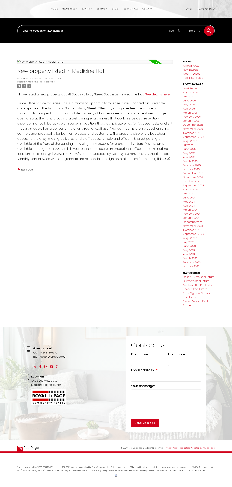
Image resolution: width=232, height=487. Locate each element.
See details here (157, 94)
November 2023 (193, 226)
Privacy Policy (171, 448)
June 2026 (189, 100)
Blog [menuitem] (115, 8)
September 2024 (193, 185)
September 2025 (193, 137)
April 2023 (189, 254)
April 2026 (189, 108)
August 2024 (190, 189)
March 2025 (190, 161)
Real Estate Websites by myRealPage (197, 448)
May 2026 (189, 104)
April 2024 (189, 205)
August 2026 (191, 92)
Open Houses (191, 74)
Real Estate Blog (193, 78)
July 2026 (188, 96)
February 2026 (192, 117)
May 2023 (189, 250)
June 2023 (189, 246)
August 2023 (190, 238)
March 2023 (190, 258)
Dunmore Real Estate (196, 281)
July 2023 (188, 242)
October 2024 (191, 181)
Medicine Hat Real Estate (41, 81)
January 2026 (191, 121)
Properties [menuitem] (68, 8)
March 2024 (190, 210)
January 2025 (191, 169)
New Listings (190, 70)
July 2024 (188, 193)
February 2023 (192, 262)
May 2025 (189, 153)
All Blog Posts (191, 65)
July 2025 (188, 145)
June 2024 (189, 197)
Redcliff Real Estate (195, 289)
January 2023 (191, 266)
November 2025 (193, 129)
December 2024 (193, 173)
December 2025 (193, 125)
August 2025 (191, 141)
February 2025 (192, 165)
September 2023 (193, 234)
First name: (140, 354)
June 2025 (189, 149)
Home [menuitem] (54, 8)
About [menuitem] (146, 8)
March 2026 (190, 113)
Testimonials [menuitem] (130, 8)
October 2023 (191, 230)
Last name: (177, 354)
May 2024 (189, 202)
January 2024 (191, 218)
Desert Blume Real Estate (198, 277)
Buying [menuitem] (86, 8)
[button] (34, 366)
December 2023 (193, 222)
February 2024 (192, 214)
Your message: (143, 386)
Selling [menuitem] (101, 8)
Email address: (143, 370)
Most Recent (191, 88)
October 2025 (191, 133)
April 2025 (189, 157)
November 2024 (193, 177)
